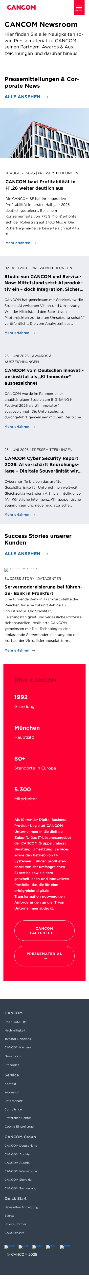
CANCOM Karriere (17, 1047)
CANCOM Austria (17, 1154)
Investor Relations (17, 1039)
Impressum (12, 1092)
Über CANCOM (15, 1022)
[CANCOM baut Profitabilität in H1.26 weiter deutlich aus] (44, 133)
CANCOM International (21, 1171)
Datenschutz (13, 1101)
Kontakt (10, 1084)
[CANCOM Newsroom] (21, 7)
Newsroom (13, 1056)
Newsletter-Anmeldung (21, 1207)
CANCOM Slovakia (18, 1179)
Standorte (11, 1065)
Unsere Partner (15, 1224)
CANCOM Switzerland (20, 1188)
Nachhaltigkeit (14, 1030)
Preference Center (17, 1118)
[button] (79, 7)
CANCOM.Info (14, 1233)
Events (9, 1215)
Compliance (13, 1109)
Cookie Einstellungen (20, 1126)
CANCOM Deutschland (20, 1145)
